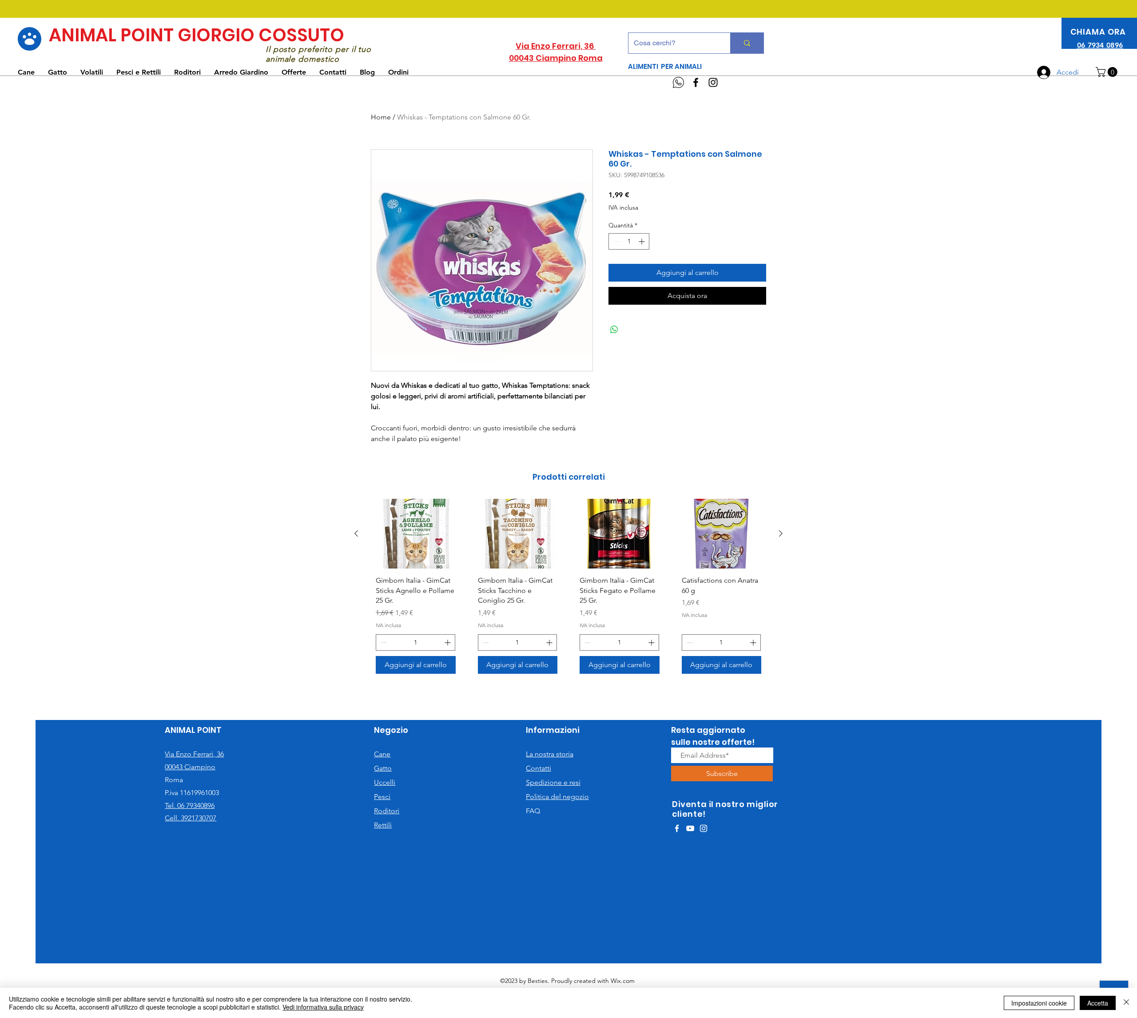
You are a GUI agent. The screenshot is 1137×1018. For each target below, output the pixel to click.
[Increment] (642, 241)
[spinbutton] (629, 241)
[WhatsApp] (678, 82)
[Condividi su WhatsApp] (614, 329)
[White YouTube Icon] (690, 828)
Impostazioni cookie (1039, 1002)
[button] (1108, 72)
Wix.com (623, 981)
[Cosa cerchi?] (746, 43)
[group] (568, 589)
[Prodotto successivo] (780, 533)
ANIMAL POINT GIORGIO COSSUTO (196, 35)
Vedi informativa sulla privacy (323, 1006)
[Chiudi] (1126, 1003)
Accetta (1097, 1002)
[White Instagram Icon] (703, 828)
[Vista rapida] (415, 534)
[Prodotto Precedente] (356, 533)
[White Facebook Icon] (677, 828)
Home (381, 117)
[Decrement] (615, 241)
